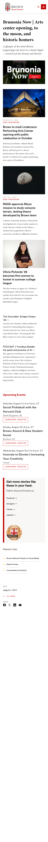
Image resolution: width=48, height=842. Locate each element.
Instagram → (11, 504)
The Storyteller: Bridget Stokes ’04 (19, 318)
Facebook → (11, 498)
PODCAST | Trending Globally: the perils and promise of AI (19, 348)
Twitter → (10, 509)
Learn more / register (15, 419)
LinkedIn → (10, 515)
